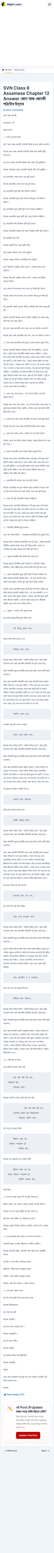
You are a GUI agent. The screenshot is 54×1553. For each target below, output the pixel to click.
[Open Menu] (49, 4)
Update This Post (28, 1435)
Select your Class (19, 70)
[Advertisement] (27, 37)
